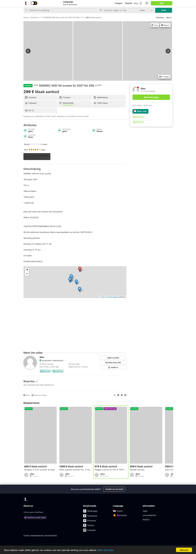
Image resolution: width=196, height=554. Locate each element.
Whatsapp (92, 511)
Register (128, 3)
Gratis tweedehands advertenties (40, 535)
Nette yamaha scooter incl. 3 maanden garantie (75, 470)
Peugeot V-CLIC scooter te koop (39, 470)
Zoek (163, 10)
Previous (160, 18)
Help (145, 511)
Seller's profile (113, 358)
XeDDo (146, 519)
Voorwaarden (149, 515)
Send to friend (40, 395)
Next (168, 18)
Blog (136, 3)
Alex (41, 357)
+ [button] (27, 269)
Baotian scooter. (137, 470)
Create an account (114, 489)
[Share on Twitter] (122, 395)
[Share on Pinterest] (125, 395)
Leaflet (102, 297)
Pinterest (91, 520)
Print (27, 395)
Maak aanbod (95, 17)
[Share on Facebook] (118, 395)
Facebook (92, 515)
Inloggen (118, 3)
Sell (161, 3)
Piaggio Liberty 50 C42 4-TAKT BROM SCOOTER (111, 470)
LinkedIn (91, 530)
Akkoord (184, 549)
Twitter (90, 525)
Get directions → (69, 105)
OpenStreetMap (112, 297)
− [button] (27, 273)
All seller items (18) (113, 362)
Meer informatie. (106, 550)
